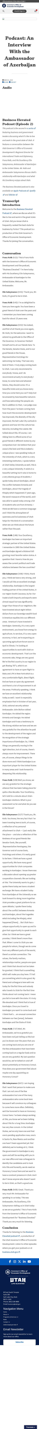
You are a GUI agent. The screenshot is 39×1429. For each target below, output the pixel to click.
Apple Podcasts (21, 190)
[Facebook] (10, 1261)
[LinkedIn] (24, 1261)
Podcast (13, 82)
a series (31, 128)
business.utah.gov (11, 1252)
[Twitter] (19, 1261)
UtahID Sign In (19, 11)
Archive (5, 82)
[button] (30, 1427)
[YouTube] (29, 1261)
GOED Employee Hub (9, 1325)
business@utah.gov (14, 1304)
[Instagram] (14, 1261)
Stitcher (13, 194)
